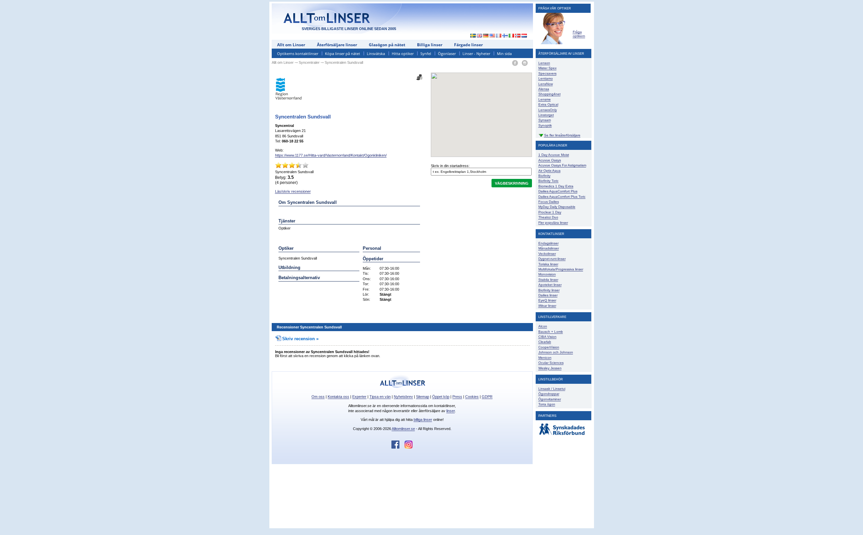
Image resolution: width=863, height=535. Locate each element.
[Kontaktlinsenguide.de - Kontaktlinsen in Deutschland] (486, 36)
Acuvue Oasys (549, 160)
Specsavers (547, 73)
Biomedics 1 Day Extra (555, 186)
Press (457, 397)
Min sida (504, 53)
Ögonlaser (447, 53)
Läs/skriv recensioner (293, 191)
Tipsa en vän (380, 397)
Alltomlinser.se (403, 429)
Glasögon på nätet (387, 45)
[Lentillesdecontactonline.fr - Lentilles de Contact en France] (499, 36)
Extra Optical (548, 104)
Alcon (542, 326)
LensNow (545, 84)
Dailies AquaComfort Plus (557, 191)
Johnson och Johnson (555, 352)
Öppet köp (440, 397)
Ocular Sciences (551, 363)
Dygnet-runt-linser (552, 259)
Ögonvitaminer (549, 399)
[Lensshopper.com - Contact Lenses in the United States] (492, 36)
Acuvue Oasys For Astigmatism (562, 165)
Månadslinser (548, 248)
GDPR (487, 397)
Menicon (545, 357)
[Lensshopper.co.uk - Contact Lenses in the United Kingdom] (479, 36)
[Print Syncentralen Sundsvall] (419, 75)
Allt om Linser (291, 45)
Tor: (366, 284)
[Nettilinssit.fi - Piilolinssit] (505, 36)
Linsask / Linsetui (551, 389)
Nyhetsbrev (403, 397)
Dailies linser (548, 295)
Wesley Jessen (550, 368)
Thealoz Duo (548, 217)
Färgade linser (468, 45)
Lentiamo (545, 78)
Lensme (544, 99)
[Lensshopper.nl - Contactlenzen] (524, 36)
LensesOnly (547, 110)
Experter (359, 397)
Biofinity (544, 176)
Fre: (366, 289)
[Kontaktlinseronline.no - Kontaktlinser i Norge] (518, 36)
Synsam (544, 120)
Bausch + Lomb (550, 331)
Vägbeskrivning (512, 183)
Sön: (366, 299)
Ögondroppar (548, 394)
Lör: (366, 294)
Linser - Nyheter (476, 53)
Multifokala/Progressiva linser (560, 269)
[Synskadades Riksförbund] (562, 435)
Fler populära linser (553, 222)
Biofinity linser (549, 290)
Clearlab (544, 342)
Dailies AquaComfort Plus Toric (562, 196)
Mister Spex (547, 68)
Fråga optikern (579, 34)
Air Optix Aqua (549, 170)
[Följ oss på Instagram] (409, 447)
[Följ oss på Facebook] (398, 447)
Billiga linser (429, 45)
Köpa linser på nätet (342, 53)
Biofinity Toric (548, 181)
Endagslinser (548, 243)
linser (450, 411)
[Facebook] (515, 63)
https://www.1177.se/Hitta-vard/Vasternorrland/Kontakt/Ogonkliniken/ (331, 155)
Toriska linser (548, 264)
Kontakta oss (338, 397)
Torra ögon (546, 404)
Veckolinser (547, 254)
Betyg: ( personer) (286, 180)
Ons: (367, 279)
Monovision (547, 274)
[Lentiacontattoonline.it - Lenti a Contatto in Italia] (511, 36)
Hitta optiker (403, 53)
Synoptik (545, 125)
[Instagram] (525, 63)
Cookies (472, 397)
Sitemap (422, 397)
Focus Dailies (548, 202)
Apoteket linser (550, 285)
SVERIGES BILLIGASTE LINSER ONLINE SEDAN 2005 (349, 29)
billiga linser (423, 420)
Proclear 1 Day (549, 212)
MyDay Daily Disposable (556, 207)
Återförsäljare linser (337, 45)
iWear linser (547, 305)
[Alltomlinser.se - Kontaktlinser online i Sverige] (471, 36)
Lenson (544, 63)
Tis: (366, 273)
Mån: (367, 268)
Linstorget (546, 115)
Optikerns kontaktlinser (297, 53)
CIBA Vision (547, 337)
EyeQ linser (547, 300)
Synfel (425, 53)
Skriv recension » (300, 338)
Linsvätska (376, 53)
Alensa (543, 89)
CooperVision (548, 347)
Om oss (318, 397)
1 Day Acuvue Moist (553, 155)
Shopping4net (549, 94)
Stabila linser (548, 280)
